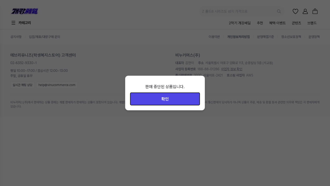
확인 (165, 99)
